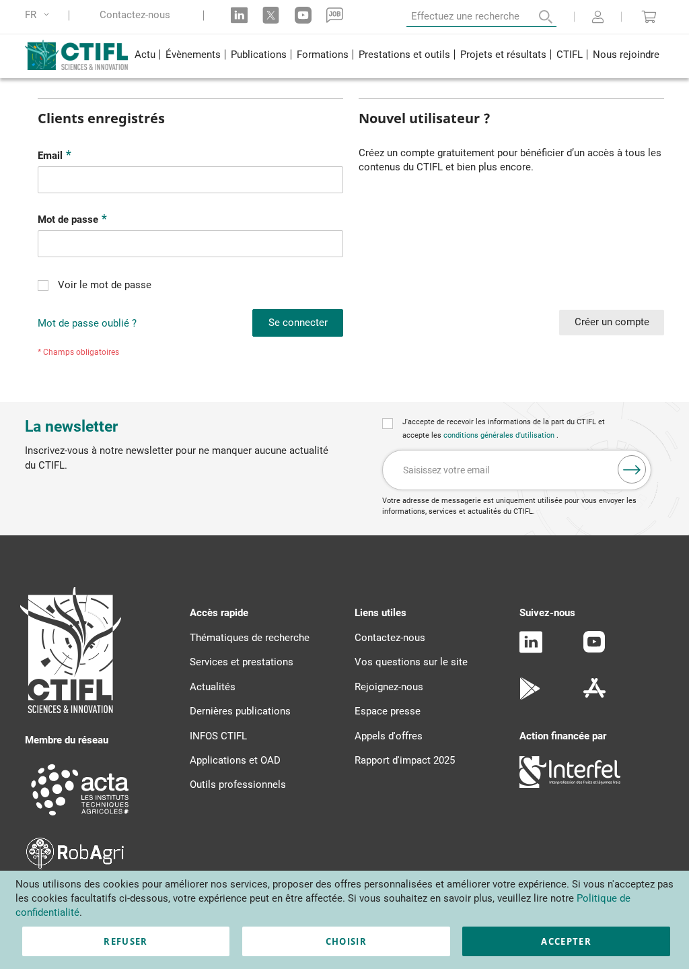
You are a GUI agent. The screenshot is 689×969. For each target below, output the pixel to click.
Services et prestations (241, 662)
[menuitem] (144, 56)
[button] (39, 15)
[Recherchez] (536, 17)
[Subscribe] (632, 469)
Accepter (566, 941)
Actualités (212, 687)
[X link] (270, 15)
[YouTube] (594, 649)
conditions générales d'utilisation (499, 435)
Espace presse (388, 711)
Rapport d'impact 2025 (405, 760)
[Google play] (530, 696)
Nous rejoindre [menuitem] (626, 54)
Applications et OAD (235, 760)
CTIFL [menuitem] (569, 54)
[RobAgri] (75, 866)
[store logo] (77, 54)
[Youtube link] (303, 15)
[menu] (396, 56)
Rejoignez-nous (389, 687)
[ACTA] (80, 817)
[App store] (594, 696)
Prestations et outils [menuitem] (404, 54)
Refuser (125, 941)
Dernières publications (240, 711)
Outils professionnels (238, 784)
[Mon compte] (598, 18)
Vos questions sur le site (411, 662)
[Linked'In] (530, 650)
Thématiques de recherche (250, 638)
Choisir (346, 941)
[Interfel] (569, 784)
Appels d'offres (389, 736)
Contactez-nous (135, 15)
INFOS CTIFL (218, 736)
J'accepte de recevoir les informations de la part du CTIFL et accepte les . (503, 428)
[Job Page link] (334, 15)
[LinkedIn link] (239, 15)
